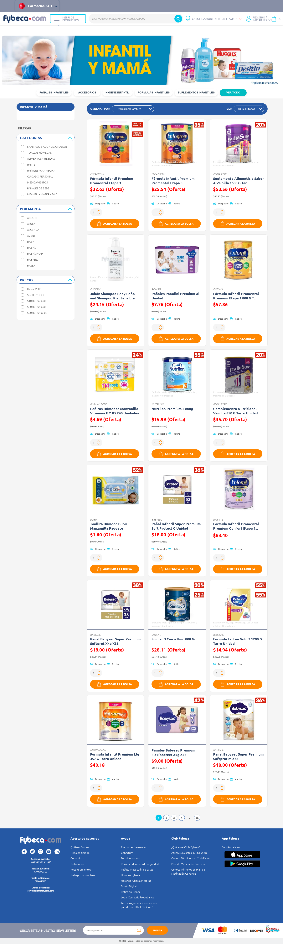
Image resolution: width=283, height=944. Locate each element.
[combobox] (136, 18)
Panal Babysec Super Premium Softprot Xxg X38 (115, 641)
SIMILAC (156, 634)
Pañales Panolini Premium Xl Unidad (175, 295)
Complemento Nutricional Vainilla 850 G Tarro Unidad (235, 410)
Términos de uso (130, 858)
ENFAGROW (97, 174)
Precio (26, 280)
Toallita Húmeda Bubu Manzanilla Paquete (108, 526)
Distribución (77, 864)
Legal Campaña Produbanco (137, 897)
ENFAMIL (218, 289)
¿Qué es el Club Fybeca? (185, 847)
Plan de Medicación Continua (188, 864)
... (189, 817)
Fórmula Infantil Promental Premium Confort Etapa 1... (236, 526)
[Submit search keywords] (178, 18)
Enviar (157, 930)
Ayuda (125, 838)
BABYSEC (157, 519)
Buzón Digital (129, 886)
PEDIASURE (219, 174)
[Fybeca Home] (25, 18)
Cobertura (127, 853)
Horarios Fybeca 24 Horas (136, 880)
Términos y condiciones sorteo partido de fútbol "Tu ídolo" (139, 905)
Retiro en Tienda (131, 892)
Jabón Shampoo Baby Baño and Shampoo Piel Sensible (112, 295)
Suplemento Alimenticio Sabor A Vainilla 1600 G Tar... (238, 180)
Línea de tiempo (80, 853)
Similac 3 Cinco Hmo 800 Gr (174, 639)
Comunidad (77, 858)
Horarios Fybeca (130, 875)
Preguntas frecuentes (134, 847)
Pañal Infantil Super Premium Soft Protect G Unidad (176, 526)
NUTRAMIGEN (98, 750)
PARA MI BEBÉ (98, 404)
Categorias (31, 137)
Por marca (30, 209)
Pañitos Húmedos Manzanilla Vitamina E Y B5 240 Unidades (114, 410)
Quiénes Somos (79, 847)
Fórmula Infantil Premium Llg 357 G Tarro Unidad (114, 756)
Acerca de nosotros (84, 838)
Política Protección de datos (137, 869)
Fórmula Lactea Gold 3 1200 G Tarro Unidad (237, 641)
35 (197, 817)
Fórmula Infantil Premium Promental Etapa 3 (111, 180)
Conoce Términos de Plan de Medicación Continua (188, 871)
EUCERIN (95, 289)
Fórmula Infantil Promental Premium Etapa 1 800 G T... (236, 295)
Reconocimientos (80, 869)
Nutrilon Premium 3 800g (172, 408)
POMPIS (156, 289)
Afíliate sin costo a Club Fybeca (189, 853)
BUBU (93, 519)
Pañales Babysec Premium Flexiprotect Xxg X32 (173, 752)
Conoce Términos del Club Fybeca (191, 858)
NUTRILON (157, 404)
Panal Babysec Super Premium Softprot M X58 (238, 756)
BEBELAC (218, 634)
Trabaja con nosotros (82, 875)
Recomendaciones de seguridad (140, 864)
